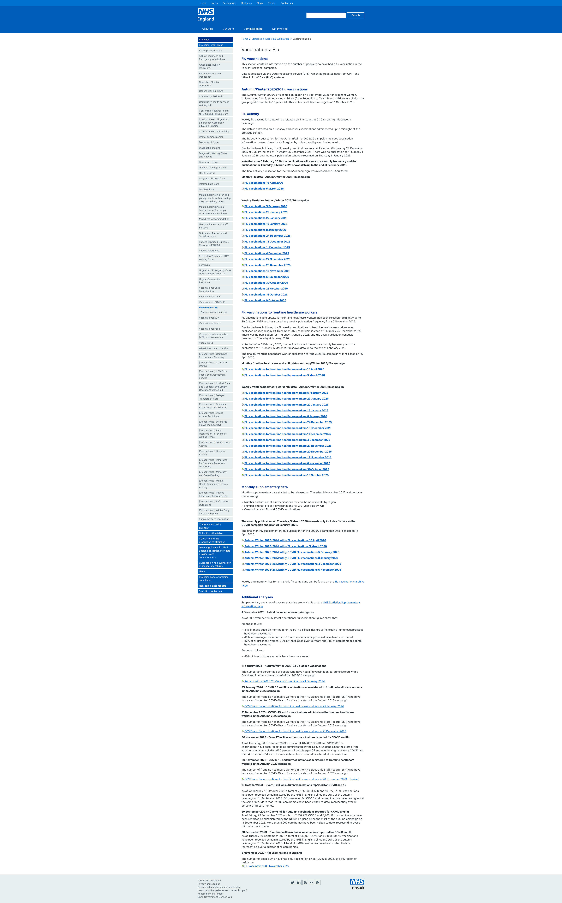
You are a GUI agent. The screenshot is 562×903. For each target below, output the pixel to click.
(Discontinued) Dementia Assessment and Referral (213, 406)
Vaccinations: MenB (210, 296)
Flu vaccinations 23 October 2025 (266, 288)
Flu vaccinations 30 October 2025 (266, 282)
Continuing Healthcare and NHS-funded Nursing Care (214, 112)
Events (271, 3)
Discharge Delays (208, 162)
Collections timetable (211, 533)
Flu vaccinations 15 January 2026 (265, 223)
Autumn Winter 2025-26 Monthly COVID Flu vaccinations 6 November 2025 (292, 569)
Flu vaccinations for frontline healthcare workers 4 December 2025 (287, 439)
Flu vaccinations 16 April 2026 (263, 182)
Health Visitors (207, 173)
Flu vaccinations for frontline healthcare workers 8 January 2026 (285, 416)
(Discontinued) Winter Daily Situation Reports (214, 512)
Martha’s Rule (206, 189)
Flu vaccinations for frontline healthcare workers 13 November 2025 (287, 457)
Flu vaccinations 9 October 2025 (265, 300)
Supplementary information (214, 519)
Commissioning (253, 28)
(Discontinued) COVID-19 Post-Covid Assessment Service (213, 374)
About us (207, 28)
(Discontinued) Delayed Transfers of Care (212, 397)
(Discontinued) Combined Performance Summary (213, 355)
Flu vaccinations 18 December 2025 (267, 241)
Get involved (280, 28)
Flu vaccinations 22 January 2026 (265, 218)
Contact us (287, 3)
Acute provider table (210, 50)
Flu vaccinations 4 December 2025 (266, 253)
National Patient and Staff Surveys (213, 226)
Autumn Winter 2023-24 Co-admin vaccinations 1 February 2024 (284, 681)
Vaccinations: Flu (208, 307)
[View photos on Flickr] (311, 884)
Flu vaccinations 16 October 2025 (266, 294)
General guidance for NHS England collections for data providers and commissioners (214, 552)
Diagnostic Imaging (209, 147)
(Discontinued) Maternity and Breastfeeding (213, 473)
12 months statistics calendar (210, 526)
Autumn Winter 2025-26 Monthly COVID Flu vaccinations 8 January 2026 (291, 558)
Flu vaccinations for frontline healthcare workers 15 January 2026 (286, 410)
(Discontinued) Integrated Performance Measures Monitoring (213, 463)
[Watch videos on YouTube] (305, 884)
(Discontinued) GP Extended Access (215, 444)
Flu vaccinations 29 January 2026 (266, 212)
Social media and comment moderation (219, 887)
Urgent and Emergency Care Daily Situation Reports (215, 272)
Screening (204, 264)
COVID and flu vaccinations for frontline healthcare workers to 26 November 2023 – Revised (301, 779)
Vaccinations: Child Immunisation (209, 289)
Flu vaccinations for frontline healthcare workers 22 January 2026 (286, 404)
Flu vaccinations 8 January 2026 (265, 229)
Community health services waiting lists (214, 103)
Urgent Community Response (209, 281)
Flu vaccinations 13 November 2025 (267, 271)
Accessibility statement (210, 893)
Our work (228, 28)
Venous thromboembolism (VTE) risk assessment (213, 336)
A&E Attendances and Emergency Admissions (212, 57)
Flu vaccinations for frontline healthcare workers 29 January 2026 (286, 398)
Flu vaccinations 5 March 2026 (264, 188)
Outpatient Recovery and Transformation (213, 235)
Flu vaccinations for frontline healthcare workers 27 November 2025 (288, 445)
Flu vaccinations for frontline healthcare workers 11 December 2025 (287, 434)
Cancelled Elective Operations (209, 84)
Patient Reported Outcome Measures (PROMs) (214, 243)
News (214, 3)
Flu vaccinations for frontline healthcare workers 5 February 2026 (286, 392)
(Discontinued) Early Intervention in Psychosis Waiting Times (213, 433)
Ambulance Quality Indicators (209, 66)
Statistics (246, 3)
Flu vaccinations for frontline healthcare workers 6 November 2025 (287, 463)
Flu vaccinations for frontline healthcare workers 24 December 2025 (288, 422)
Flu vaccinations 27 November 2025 (267, 259)
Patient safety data (209, 250)
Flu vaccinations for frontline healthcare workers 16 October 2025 (286, 475)
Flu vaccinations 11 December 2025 (267, 247)
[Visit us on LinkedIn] (299, 884)
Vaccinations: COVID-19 (212, 302)
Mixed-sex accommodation (214, 218)
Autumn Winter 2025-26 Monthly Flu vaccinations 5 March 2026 (285, 546)
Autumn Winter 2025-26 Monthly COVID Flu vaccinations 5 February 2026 (291, 552)
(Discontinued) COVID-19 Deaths (213, 364)
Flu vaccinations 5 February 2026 (265, 206)
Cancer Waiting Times (211, 90)
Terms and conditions (209, 880)
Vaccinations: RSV (209, 317)
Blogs (260, 3)
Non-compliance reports (212, 585)
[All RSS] (318, 884)
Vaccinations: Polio (209, 328)
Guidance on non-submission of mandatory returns (215, 564)
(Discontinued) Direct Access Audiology (211, 414)
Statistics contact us (210, 591)
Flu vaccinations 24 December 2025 (267, 235)
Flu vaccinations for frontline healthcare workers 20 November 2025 (288, 451)
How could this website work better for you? (222, 890)
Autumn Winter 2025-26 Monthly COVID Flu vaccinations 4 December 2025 (292, 563)
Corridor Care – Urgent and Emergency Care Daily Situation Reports (214, 122)
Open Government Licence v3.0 (215, 896)
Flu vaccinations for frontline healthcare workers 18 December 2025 (287, 428)
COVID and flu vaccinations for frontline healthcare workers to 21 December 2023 (295, 731)
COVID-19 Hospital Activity (214, 131)
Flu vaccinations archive (214, 312)
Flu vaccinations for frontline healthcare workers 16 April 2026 (284, 369)
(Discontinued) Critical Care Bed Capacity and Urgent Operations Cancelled (214, 386)
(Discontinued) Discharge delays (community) (213, 423)
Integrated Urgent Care (212, 178)
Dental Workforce (209, 142)
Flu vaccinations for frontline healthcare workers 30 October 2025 (286, 469)
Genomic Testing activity (213, 167)
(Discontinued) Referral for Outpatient (214, 503)
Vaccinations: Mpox (210, 323)
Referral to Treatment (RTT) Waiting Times (214, 258)
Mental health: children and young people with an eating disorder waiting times (215, 198)
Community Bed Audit (211, 96)
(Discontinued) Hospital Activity (212, 453)
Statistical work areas (211, 44)
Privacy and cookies (209, 883)
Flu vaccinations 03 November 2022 (266, 866)
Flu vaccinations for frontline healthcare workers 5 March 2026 (284, 375)
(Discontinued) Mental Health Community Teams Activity (213, 484)
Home (203, 3)
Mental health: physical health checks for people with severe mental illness (213, 210)
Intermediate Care (209, 183)
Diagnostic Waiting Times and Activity (213, 155)
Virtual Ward (206, 342)
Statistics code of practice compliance (213, 578)
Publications (229, 3)
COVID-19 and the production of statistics (212, 540)
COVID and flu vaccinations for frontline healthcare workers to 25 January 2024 (294, 706)
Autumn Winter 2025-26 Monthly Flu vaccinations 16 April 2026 (285, 540)
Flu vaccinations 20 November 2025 (267, 265)
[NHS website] (357, 888)
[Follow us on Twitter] (292, 884)
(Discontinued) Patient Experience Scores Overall (213, 494)
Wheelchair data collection (213, 348)
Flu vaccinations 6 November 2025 (266, 276)
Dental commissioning (211, 136)
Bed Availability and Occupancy (210, 75)
